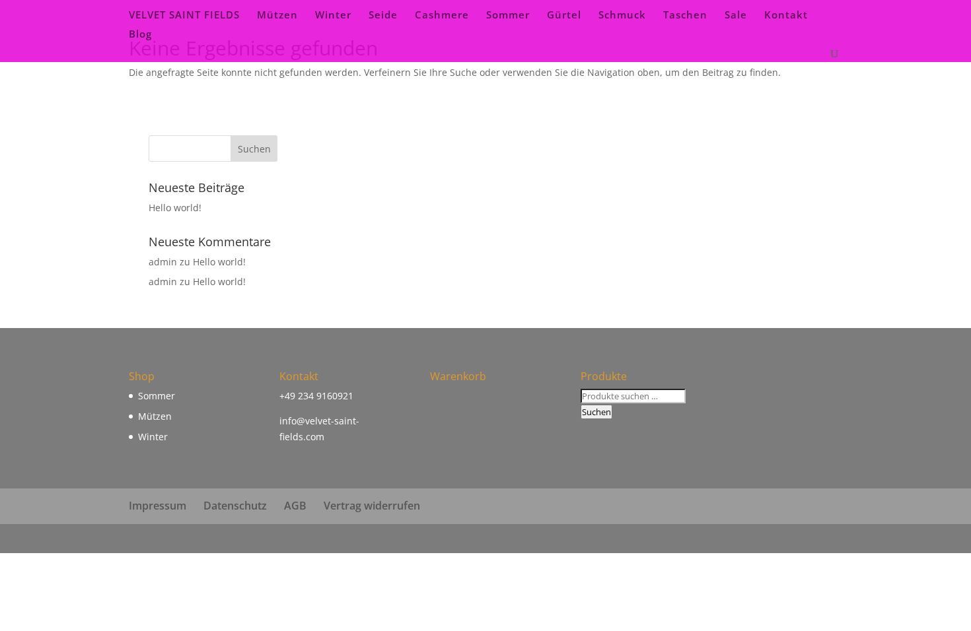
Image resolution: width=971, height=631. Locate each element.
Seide (383, 15)
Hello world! (175, 207)
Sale (736, 15)
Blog (140, 34)
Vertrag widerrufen (372, 505)
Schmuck (622, 15)
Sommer (508, 15)
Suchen (596, 412)
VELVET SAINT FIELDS (184, 15)
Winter (333, 15)
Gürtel (564, 15)
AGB (295, 505)
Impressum (157, 505)
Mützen (277, 15)
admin (163, 261)
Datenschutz (235, 505)
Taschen (685, 15)
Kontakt (786, 15)
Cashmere (442, 15)
